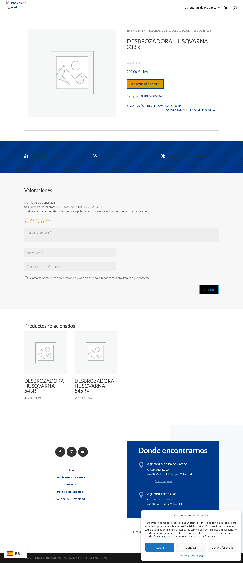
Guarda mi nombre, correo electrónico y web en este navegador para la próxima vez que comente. (89, 278)
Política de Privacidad (191, 555)
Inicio (130, 30)
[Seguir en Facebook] (60, 452)
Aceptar (160, 547)
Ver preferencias (223, 547)
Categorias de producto (200, 7)
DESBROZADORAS (159, 30)
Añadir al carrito (145, 83)
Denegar (191, 547)
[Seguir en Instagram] (72, 452)
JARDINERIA (141, 30)
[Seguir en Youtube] (83, 452)
